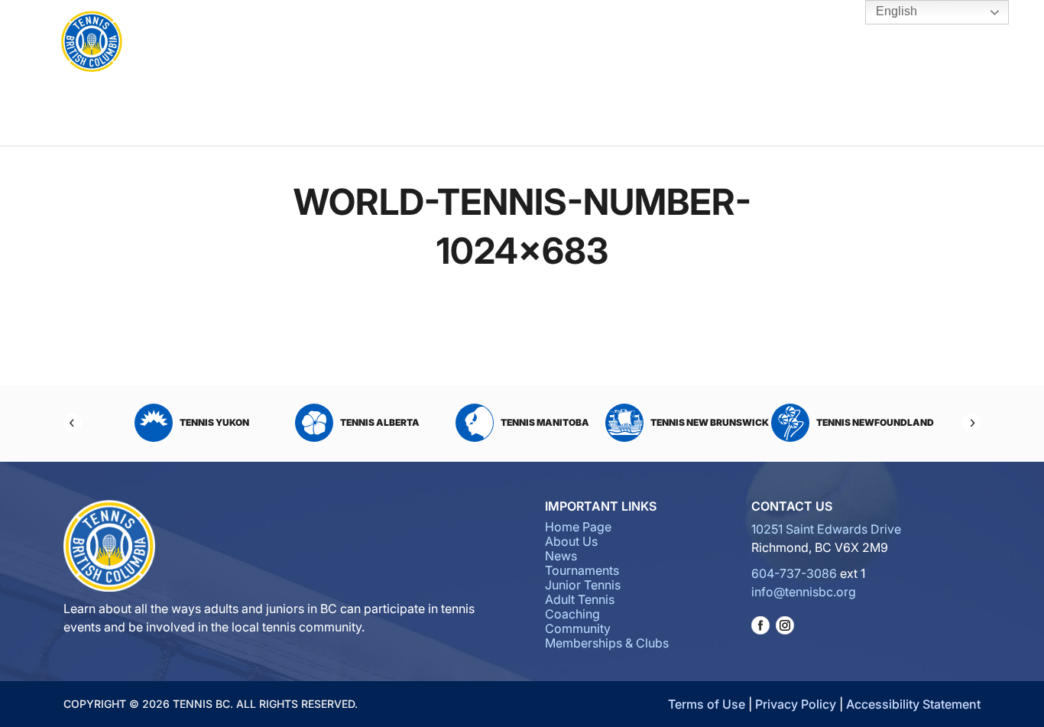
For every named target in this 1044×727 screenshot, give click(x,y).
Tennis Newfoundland (875, 422)
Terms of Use (706, 704)
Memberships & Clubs (607, 643)
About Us (304, 43)
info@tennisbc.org (803, 591)
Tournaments (381, 43)
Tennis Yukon (214, 422)
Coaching (581, 43)
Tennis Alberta (380, 422)
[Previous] (72, 423)
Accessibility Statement (913, 704)
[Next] (971, 423)
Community (660, 43)
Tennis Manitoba (545, 422)
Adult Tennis (517, 43)
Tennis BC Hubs (735, 43)
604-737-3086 (794, 573)
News (561, 555)
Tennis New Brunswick (709, 422)
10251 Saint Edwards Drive (826, 529)
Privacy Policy (795, 704)
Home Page (578, 526)
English (895, 11)
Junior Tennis (459, 43)
